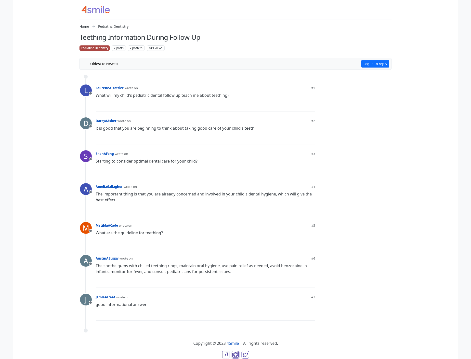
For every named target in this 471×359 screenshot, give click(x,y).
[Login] (464, 6)
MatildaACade (107, 225)
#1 (313, 88)
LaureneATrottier (110, 88)
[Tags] (6, 25)
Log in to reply (375, 63)
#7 (313, 297)
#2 (313, 121)
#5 (313, 225)
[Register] (464, 16)
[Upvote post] (286, 105)
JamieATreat (105, 297)
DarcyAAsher (106, 121)
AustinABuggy (107, 258)
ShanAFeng (105, 154)
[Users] (6, 45)
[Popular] (6, 35)
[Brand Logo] (98, 9)
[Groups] (6, 55)
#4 (313, 186)
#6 (313, 258)
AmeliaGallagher (109, 186)
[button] (6, 343)
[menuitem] (464, 6)
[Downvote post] (302, 105)
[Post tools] (311, 105)
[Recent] (6, 16)
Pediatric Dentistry (94, 48)
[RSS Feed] (126, 63)
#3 (313, 154)
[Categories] (6, 6)
